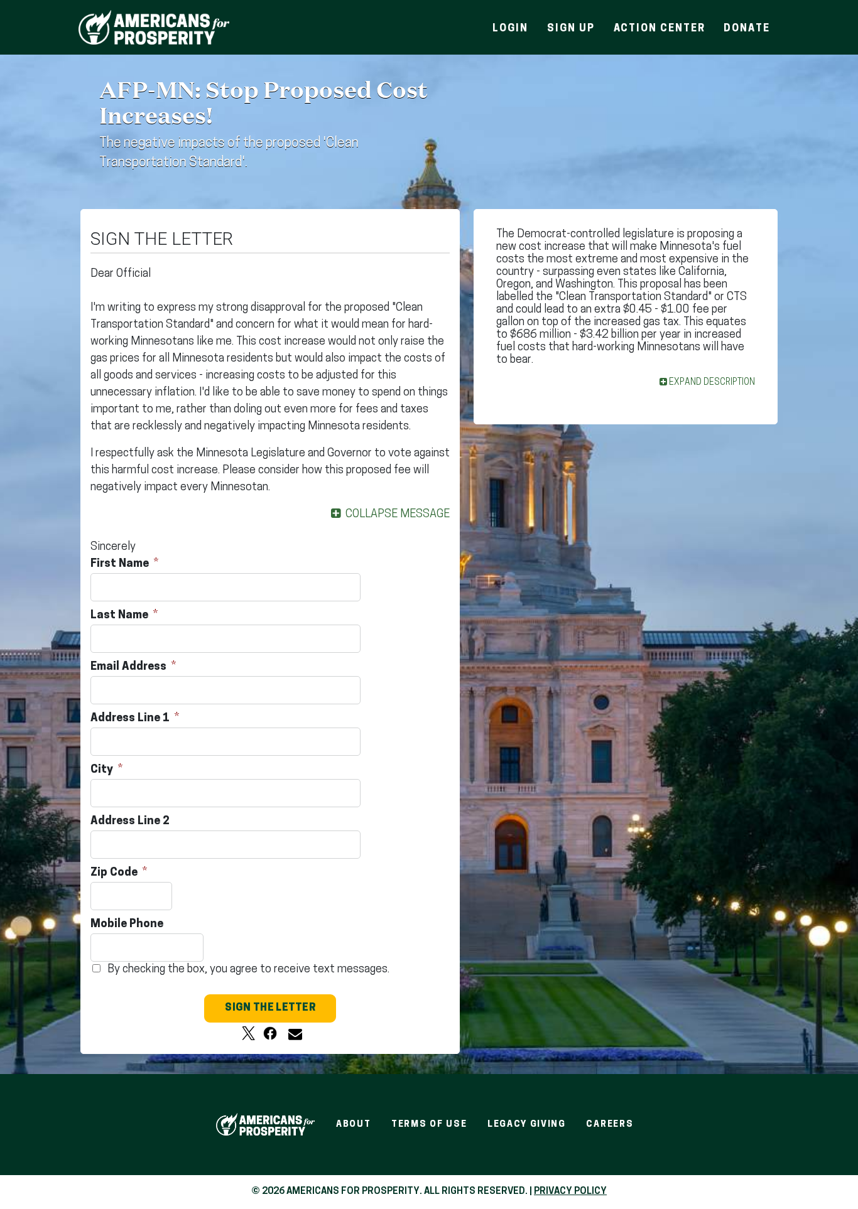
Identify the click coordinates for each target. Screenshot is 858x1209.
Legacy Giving (526, 1124)
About (353, 1124)
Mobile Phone (128, 924)
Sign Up (570, 29)
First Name (120, 564)
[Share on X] (249, 1033)
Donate (747, 29)
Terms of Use (429, 1124)
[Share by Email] (291, 1033)
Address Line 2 (131, 821)
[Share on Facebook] (270, 1033)
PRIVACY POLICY (570, 1191)
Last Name (120, 615)
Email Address (129, 667)
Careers (609, 1124)
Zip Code (115, 873)
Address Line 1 (131, 718)
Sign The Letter (270, 1008)
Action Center (659, 29)
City (103, 770)
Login (510, 29)
